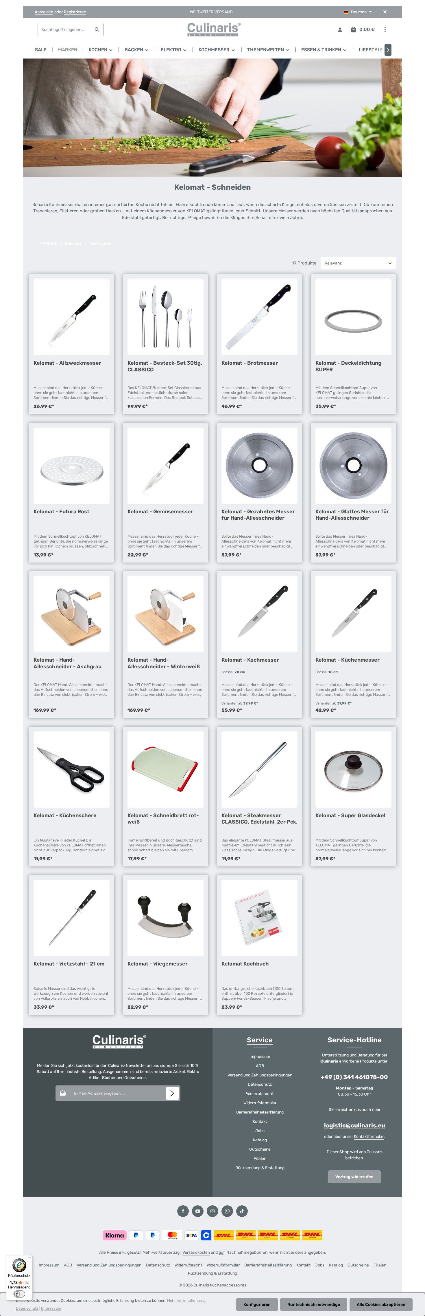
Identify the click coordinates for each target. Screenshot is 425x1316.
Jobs (260, 1130)
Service (260, 1040)
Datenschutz (260, 1084)
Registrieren (75, 12)
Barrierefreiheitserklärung (260, 1112)
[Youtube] (198, 1211)
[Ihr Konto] (339, 29)
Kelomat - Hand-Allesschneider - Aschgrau (67, 663)
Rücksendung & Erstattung (259, 1167)
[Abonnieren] (172, 1093)
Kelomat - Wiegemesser (158, 964)
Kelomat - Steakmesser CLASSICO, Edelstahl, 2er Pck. (259, 818)
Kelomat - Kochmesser (250, 660)
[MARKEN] (67, 50)
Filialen (260, 1158)
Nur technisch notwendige (313, 1304)
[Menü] (29, 1258)
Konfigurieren (257, 1304)
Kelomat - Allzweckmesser (67, 363)
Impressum (260, 1056)
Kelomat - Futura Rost (61, 511)
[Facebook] (183, 1211)
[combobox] (64, 29)
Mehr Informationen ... (186, 1300)
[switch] (19, 1294)
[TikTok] (242, 1211)
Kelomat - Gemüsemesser (160, 511)
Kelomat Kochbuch (245, 964)
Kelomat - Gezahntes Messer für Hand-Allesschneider (258, 514)
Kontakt (260, 1121)
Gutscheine (260, 1149)
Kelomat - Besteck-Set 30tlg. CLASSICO (165, 366)
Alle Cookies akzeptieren (381, 1304)
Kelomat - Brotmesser (249, 363)
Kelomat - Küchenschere (65, 815)
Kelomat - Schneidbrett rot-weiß (163, 818)
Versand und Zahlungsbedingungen (260, 1075)
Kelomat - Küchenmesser (347, 660)
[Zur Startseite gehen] (212, 29)
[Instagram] (212, 1211)
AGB (260, 1065)
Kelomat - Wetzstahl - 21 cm (69, 964)
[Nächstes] (388, 50)
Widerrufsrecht (260, 1093)
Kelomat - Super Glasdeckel (350, 815)
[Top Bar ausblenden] (385, 12)
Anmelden (44, 12)
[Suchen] (97, 29)
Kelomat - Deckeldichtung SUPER (348, 366)
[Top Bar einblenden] (384, 29)
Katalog (260, 1140)
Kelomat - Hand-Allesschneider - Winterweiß (164, 663)
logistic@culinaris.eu (354, 1125)
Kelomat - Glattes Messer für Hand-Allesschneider (352, 514)
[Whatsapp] (227, 1211)
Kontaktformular (369, 1136)
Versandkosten (196, 1252)
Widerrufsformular (259, 1102)
